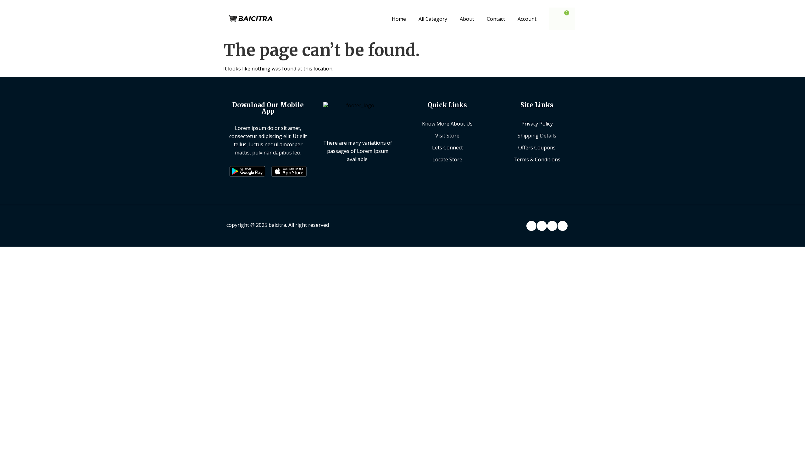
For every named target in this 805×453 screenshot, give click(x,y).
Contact (496, 18)
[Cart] (562, 19)
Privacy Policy (537, 123)
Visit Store (447, 135)
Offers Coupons (537, 147)
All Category (433, 18)
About (467, 18)
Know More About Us (447, 123)
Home (399, 18)
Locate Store (447, 159)
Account (527, 18)
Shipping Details (537, 135)
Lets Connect (447, 147)
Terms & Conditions (537, 159)
